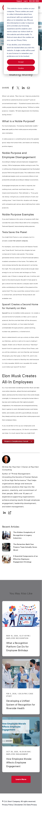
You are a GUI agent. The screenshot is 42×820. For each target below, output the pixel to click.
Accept (21, 62)
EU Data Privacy (30, 805)
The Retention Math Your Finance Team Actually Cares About (25, 547)
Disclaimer (19, 805)
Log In (26, 1)
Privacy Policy (7, 805)
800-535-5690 (34, 1)
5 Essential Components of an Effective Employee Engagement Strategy (25, 559)
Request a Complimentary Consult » (18, 441)
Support (19, 1)
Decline (21, 68)
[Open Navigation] (39, 7)
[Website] (9, 512)
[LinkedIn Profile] (4, 512)
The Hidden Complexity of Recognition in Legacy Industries (24, 535)
